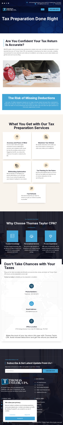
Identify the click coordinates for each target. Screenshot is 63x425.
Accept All (20, 418)
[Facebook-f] (2, 422)
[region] (20, 411)
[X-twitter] (5, 422)
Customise (12, 414)
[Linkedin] (8, 3)
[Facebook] (2, 3)
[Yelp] (6, 3)
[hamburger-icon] (42, 9)
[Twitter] (4, 3)
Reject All (27, 414)
